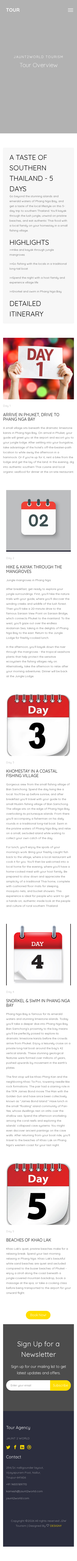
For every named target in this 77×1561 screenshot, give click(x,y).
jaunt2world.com (17, 1498)
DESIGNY (56, 1526)
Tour (13, 10)
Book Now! (38, 1315)
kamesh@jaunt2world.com (24, 1491)
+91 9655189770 (16, 1484)
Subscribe (60, 1385)
